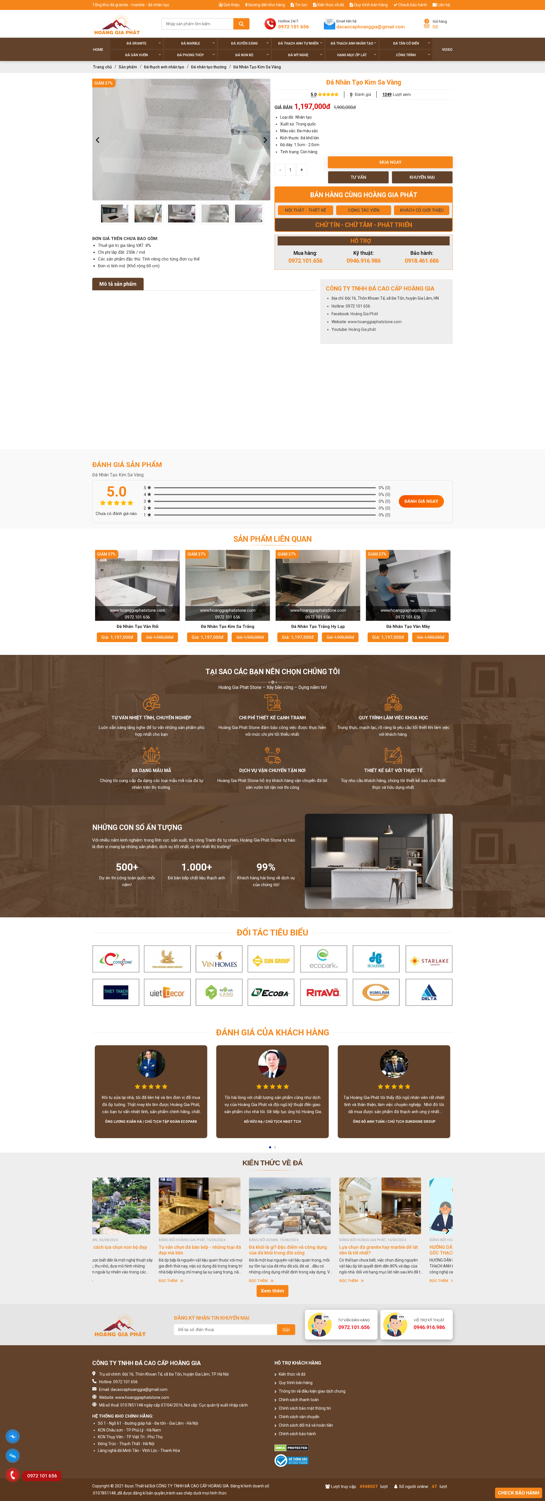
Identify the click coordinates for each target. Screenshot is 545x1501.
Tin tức (300, 5)
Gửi (286, 1329)
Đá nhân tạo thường (209, 67)
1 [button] (270, 1149)
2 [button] (275, 1149)
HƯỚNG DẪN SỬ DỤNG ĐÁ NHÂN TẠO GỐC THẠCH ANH (314, 1250)
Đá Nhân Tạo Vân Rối (137, 626)
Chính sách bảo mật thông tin (304, 1408)
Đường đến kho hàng (266, 5)
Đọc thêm (104, 1281)
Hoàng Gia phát (362, 329)
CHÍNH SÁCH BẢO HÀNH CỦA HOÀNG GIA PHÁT (404, 1250)
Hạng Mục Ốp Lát (352, 55)
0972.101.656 (305, 260)
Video (447, 49)
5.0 (313, 94)
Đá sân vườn (136, 55)
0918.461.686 (422, 260)
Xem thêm (272, 1291)
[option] (181, 140)
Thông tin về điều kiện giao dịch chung (311, 1391)
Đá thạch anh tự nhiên (298, 43)
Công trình (406, 55)
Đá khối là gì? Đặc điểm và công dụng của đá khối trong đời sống (134, 1250)
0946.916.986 (364, 260)
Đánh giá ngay (421, 501)
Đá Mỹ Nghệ (298, 55)
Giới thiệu (231, 5)
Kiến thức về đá (330, 5)
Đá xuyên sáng (244, 43)
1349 (386, 94)
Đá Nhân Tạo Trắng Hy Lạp (318, 626)
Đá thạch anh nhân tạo (352, 43)
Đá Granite (136, 43)
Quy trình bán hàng (370, 5)
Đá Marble (190, 43)
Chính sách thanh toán (298, 1399)
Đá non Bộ (244, 55)
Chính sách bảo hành (297, 1433)
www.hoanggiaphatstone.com (375, 321)
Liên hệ (443, 5)
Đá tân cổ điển (406, 43)
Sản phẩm (128, 67)
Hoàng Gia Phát (364, 314)
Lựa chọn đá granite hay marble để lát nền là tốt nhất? (224, 1250)
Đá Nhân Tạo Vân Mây (408, 626)
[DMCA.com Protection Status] (318, 1448)
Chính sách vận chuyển (298, 1416)
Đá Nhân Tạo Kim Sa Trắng (227, 626)
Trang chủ (102, 67)
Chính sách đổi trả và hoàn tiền (305, 1425)
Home (98, 49)
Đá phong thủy (190, 55)
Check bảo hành (412, 5)
